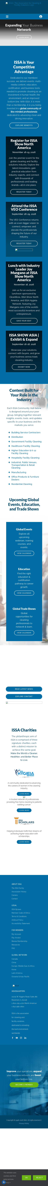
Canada (15, 959)
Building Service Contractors (26, 432)
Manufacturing (18, 472)
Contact (15, 899)
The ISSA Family (18, 888)
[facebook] (13, 1038)
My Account (16, 934)
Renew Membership (19, 941)
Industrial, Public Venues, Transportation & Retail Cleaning (24, 465)
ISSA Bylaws (16, 909)
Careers (15, 895)
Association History (19, 892)
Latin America (17, 973)
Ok (26, 1178)
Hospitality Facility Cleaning (25, 458)
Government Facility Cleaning (26, 441)
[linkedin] (25, 1038)
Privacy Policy (24, 1123)
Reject (39, 1178)
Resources (16, 945)
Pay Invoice (16, 938)
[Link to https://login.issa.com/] (40, 16)
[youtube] (17, 1038)
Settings (6, 1182)
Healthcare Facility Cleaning (25, 446)
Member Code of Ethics (21, 913)
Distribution (17, 437)
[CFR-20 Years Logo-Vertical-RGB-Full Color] (24, 797)
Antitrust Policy (17, 920)
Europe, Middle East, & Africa (23, 966)
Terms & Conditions (19, 916)
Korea (14, 969)
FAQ (13, 948)
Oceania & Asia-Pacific (20, 977)
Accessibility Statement (21, 923)
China (14, 962)
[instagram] (21, 1038)
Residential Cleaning (21, 484)
